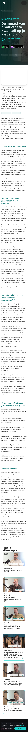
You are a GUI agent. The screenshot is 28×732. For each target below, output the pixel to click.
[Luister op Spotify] (5, 46)
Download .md (16, 113)
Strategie (12, 55)
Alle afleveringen (8, 10)
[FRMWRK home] (3, 3)
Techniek (20, 55)
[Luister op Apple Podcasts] (17, 46)
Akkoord (20, 728)
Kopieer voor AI (6, 113)
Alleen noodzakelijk (7, 728)
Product (4, 55)
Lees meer (22, 725)
